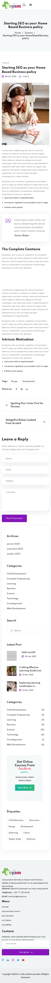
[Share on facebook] (16, 389)
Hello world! (28, 652)
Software (30, 839)
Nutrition (11, 589)
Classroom (34, 820)
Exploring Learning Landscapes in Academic (29, 685)
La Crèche (6, 920)
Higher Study (15, 839)
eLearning (13, 833)
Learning (11, 584)
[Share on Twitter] (22, 389)
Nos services (7, 915)
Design (14, 381)
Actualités (6, 924)
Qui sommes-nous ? (11, 911)
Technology (12, 599)
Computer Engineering (18, 579)
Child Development (16, 574)
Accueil (5, 906)
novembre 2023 (15, 549)
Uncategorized (14, 604)
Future (27, 833)
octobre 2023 (13, 554)
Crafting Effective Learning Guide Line (30, 669)
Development (29, 381)
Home (18, 33)
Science (29, 33)
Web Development (16, 609)
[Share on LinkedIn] (27, 389)
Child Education (16, 820)
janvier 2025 (13, 544)
